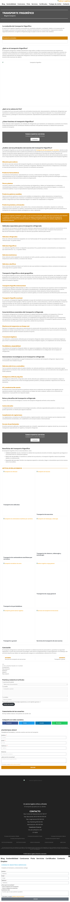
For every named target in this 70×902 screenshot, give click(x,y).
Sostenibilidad (11, 4)
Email (3, 740)
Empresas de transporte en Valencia (58, 836)
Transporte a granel (10, 641)
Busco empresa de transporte (10, 886)
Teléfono (4, 746)
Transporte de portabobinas (12, 606)
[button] (10, 723)
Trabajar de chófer (55, 4)
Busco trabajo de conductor (10, 888)
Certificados (43, 4)
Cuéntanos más (5, 890)
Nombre (3, 735)
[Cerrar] (69, 856)
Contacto (66, 4)
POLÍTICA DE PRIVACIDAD (7, 842)
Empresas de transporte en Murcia (17, 838)
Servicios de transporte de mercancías (49, 641)
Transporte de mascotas (45, 514)
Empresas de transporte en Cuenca (35, 836)
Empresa (3, 752)
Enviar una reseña (8, 704)
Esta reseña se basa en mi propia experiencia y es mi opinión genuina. (21, 702)
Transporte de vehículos (11, 504)
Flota (28, 4)
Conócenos (21, 4)
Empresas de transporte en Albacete (11, 836)
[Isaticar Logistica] (63, 1)
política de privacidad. (15, 764)
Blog (3, 4)
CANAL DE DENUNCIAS (35, 842)
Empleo (4, 861)
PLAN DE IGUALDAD (49, 842)
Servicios (35, 4)
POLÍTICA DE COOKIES (21, 842)
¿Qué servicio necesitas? (8, 757)
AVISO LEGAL (63, 842)
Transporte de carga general (46, 593)
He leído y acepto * (11, 764)
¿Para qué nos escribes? (7, 885)
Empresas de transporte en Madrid (52, 838)
